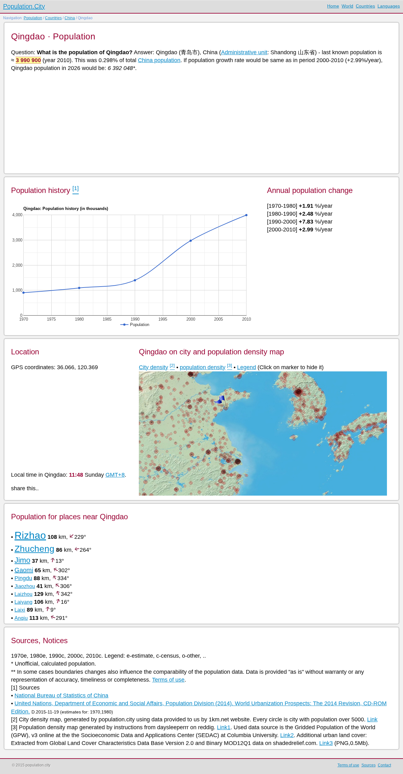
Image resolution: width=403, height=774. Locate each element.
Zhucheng (34, 549)
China (70, 18)
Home (333, 6)
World (347, 6)
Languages (388, 6)
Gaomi (23, 570)
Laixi (19, 610)
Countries (365, 6)
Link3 (326, 743)
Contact (384, 765)
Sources (368, 765)
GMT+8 (115, 475)
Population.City (24, 6)
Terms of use (168, 680)
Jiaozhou (24, 586)
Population (33, 18)
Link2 (287, 735)
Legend (246, 367)
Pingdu (23, 578)
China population (159, 60)
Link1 (223, 727)
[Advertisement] (200, 122)
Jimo (22, 560)
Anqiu (21, 618)
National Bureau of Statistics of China (61, 695)
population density (202, 367)
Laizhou (23, 594)
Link (372, 719)
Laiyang (23, 602)
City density (153, 367)
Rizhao (30, 535)
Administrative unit (244, 52)
